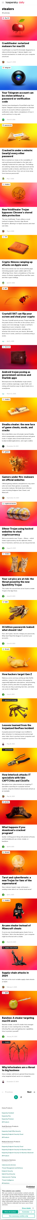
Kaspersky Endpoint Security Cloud (12, 1134)
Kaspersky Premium (8, 1119)
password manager (10, 700)
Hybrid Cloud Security (8, 1174)
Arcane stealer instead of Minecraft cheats (16, 927)
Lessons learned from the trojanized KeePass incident (18, 727)
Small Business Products (10, 1126)
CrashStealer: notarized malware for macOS (15, 45)
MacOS (6, 18)
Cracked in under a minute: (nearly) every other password (17, 153)
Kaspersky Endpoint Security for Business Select (16, 1149)
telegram (7, 67)
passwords (8, 125)
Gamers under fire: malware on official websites (18, 478)
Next (29, 1092)
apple (6, 992)
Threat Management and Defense (12, 1168)
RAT (5, 288)
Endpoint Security (7, 1171)
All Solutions (5, 1183)
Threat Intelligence (8, 1180)
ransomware (8, 749)
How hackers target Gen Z (17, 674)
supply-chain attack (10, 947)
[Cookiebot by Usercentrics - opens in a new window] (26, 1187)
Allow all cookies (10, 1212)
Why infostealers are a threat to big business (18, 1069)
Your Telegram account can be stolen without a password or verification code (17, 97)
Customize (25, 1212)
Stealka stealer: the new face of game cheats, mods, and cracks (18, 427)
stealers (7, 184)
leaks (6, 602)
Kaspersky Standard (8, 1113)
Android (7, 347)
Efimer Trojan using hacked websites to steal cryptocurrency (17, 531)
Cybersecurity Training (9, 1177)
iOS (5, 237)
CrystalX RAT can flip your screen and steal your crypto (18, 315)
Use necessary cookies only (18, 1216)
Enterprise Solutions (9, 1160)
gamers (6, 452)
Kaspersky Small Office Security (11, 1131)
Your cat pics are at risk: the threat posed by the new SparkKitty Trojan (18, 581)
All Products (5, 1122)
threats (6, 649)
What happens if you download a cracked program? (13, 830)
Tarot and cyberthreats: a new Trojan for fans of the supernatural (17, 880)
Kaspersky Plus (6, 1116)
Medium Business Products (11, 1142)
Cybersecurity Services (9, 1165)
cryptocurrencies (10, 503)
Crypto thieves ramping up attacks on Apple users (17, 263)
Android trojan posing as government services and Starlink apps (16, 375)
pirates (6, 802)
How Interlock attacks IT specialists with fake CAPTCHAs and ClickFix (16, 777)
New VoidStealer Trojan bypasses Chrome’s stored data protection (17, 212)
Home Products (7, 1108)
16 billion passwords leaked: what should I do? (18, 628)
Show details (26, 1208)
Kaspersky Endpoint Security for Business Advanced (17, 1152)
